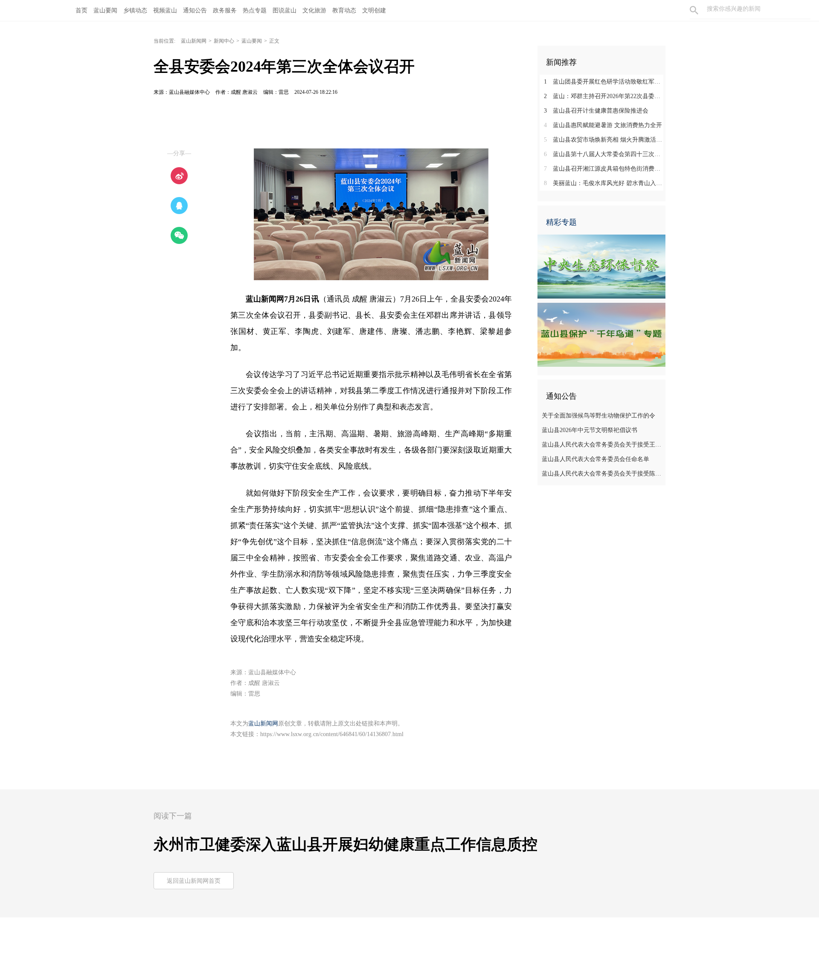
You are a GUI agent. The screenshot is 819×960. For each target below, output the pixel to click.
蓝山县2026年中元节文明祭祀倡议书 (589, 430)
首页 (81, 10)
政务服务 (225, 10)
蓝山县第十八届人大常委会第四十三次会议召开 (604, 154)
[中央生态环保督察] (601, 266)
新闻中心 (224, 41)
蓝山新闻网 (193, 41)
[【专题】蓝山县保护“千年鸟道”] (601, 334)
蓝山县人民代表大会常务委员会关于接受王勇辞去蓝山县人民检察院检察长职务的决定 (602, 444)
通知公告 (195, 10)
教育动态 (344, 10)
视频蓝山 (165, 10)
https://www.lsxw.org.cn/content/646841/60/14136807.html (332, 734)
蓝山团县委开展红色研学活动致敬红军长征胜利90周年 (604, 81)
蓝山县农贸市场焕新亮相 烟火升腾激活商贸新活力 (604, 139)
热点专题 (255, 10)
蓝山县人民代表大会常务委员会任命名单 (595, 459)
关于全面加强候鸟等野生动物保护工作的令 (598, 415)
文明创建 (374, 10)
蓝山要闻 (105, 10)
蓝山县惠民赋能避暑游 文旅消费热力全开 (603, 125)
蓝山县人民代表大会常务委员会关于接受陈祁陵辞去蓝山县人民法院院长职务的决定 (602, 473)
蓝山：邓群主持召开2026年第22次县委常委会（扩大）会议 (604, 96)
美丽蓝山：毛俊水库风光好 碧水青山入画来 (604, 183)
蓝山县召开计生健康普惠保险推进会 (596, 110)
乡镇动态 (135, 10)
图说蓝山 (284, 10)
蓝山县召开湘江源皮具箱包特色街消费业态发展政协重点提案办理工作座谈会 (604, 168)
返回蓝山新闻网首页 (194, 881)
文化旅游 (314, 10)
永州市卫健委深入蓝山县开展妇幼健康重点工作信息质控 (345, 844)
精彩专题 (561, 222)
